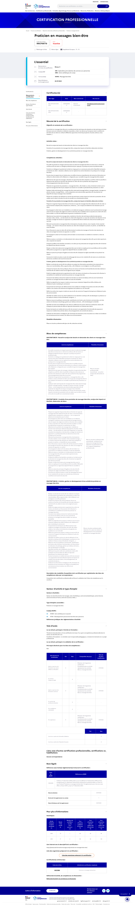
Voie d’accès (52, 625)
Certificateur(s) (53, 93)
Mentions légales (99, 904)
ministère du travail (73, 901)
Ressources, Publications (87, 11)
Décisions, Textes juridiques (102, 11)
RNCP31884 (57, 870)
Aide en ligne (54, 49)
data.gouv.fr (106, 901)
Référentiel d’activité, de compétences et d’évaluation (61, 879)
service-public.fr (96, 901)
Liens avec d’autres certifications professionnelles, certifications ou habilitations (76, 751)
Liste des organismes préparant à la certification (76, 855)
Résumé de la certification (58, 121)
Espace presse (35, 904)
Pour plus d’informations (57, 811)
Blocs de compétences (56, 333)
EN (79, 49)
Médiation (95, 1)
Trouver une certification (36, 30)
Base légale (51, 763)
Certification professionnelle (43, 11)
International (104, 1)
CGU (94, 904)
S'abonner (52, 890)
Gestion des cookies (66, 904)
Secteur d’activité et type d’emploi (62, 588)
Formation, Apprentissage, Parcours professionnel (66, 11)
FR (76, 49)
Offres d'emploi (28, 904)
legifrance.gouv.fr (85, 901)
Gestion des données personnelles (54, 904)
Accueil (27, 30)
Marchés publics (42, 904)
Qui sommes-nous (30, 11)
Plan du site (73, 904)
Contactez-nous (106, 904)
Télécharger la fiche (41, 49)
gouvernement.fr (61, 901)
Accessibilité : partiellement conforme (84, 904)
